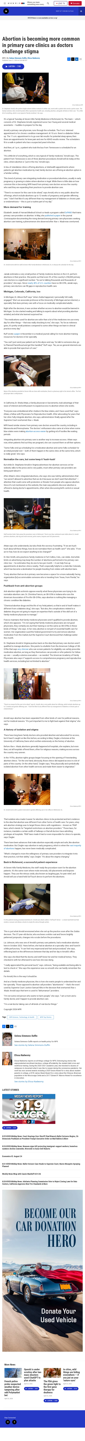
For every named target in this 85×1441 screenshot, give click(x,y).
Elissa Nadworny (34, 58)
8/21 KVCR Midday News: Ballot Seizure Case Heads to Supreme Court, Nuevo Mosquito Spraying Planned (41, 1165)
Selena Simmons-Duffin (18, 58)
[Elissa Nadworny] (7, 1058)
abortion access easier (36, 431)
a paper (17, 334)
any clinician (23, 649)
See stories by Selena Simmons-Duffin (32, 1045)
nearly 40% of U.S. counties (39, 283)
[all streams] (81, 11)
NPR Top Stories (45, 1017)
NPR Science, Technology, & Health (21, 1017)
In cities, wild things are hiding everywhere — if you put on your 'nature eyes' (71, 1375)
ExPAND (68, 212)
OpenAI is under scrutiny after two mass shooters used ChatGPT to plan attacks (32, 1375)
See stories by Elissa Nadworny (28, 1081)
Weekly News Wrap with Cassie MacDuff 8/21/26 (21, 1174)
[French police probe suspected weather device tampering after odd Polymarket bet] (13, 1373)
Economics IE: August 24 (12, 1156)
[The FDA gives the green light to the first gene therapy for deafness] (52, 1373)
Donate (76, 3)
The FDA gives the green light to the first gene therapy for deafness (52, 1387)
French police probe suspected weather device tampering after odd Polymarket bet (12, 1388)
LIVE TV (61, 3)
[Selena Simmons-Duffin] (7, 1039)
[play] (6, 11)
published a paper (52, 215)
